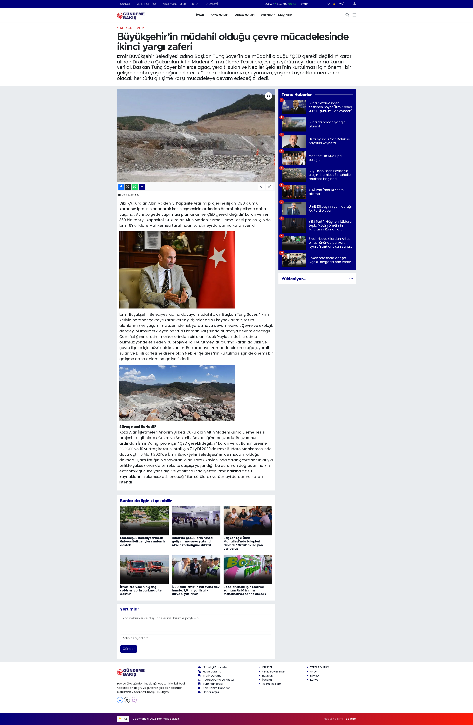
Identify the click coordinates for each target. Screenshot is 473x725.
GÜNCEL (125, 4)
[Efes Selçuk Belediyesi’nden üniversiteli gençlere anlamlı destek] (144, 520)
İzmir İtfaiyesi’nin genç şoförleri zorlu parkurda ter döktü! (141, 590)
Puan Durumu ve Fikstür (218, 680)
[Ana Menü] (354, 15)
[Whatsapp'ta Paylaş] (135, 187)
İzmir (200, 15)
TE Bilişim (350, 719)
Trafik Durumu (212, 675)
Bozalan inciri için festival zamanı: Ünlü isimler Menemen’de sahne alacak (245, 590)
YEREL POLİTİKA (146, 4)
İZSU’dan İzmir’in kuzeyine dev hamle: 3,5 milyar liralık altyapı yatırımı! (196, 590)
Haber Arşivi (211, 692)
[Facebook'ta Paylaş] (121, 187)
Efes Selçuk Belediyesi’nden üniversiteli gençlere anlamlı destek (142, 541)
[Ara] (347, 15)
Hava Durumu (212, 671)
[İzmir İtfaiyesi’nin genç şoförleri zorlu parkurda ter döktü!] (144, 569)
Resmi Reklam (271, 684)
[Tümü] (351, 278)
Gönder (129, 649)
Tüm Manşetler (213, 684)
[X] (127, 700)
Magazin (285, 15)
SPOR (195, 4)
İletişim (267, 680)
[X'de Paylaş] (128, 187)
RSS (125, 719)
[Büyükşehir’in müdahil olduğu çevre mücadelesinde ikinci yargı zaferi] (196, 135)
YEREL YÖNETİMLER (174, 4)
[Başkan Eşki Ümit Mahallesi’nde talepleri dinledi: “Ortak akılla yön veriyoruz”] (248, 520)
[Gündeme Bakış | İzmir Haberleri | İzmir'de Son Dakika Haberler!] (131, 15)
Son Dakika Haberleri (216, 688)
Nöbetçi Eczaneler (215, 667)
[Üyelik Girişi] (353, 4)
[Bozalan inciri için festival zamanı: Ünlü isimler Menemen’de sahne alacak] (248, 569)
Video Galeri (245, 15)
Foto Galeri (219, 15)
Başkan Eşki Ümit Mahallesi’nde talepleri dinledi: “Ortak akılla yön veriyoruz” (243, 543)
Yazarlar (268, 15)
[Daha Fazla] (142, 187)
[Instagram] (134, 700)
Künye (314, 680)
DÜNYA (314, 675)
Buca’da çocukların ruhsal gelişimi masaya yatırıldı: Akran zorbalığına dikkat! (193, 541)
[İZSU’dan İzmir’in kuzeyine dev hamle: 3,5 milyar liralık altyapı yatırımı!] (196, 569)
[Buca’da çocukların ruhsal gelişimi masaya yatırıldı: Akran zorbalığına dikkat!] (196, 520)
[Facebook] (120, 700)
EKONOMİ (212, 4)
